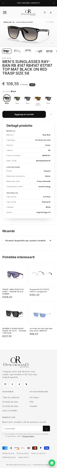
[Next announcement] (54, 3)
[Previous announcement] (3, 3)
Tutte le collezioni (10, 397)
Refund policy (8, 453)
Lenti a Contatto (9, 410)
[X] (26, 384)
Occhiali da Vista (10, 406)
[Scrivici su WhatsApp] (52, 463)
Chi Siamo (34, 397)
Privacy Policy (28, 436)
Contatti (33, 406)
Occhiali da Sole (10, 402)
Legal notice (23, 457)
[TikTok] (19, 384)
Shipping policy (9, 457)
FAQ (32, 402)
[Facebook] (12, 384)
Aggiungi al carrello (24, 114)
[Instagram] (5, 384)
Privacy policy (23, 453)
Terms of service (38, 453)
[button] (8, 12)
